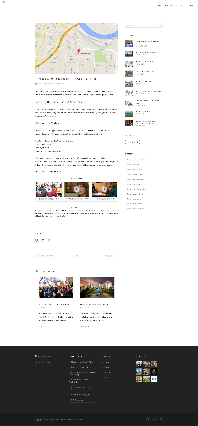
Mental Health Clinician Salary (56, 304)
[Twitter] (43, 240)
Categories (169, 6)
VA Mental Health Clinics (94, 304)
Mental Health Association (135, 189)
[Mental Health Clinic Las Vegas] (139, 371)
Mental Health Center (134, 169)
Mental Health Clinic (60, 84)
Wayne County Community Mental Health (147, 43)
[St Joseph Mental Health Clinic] (154, 371)
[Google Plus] (49, 240)
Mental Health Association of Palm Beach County (82, 373)
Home (160, 6)
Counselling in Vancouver (145, 72)
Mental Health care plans (145, 62)
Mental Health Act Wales (144, 81)
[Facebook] (37, 240)
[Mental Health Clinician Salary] (56, 287)
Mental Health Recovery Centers (147, 52)
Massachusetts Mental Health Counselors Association (146, 122)
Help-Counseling (77, 400)
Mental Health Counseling (135, 160)
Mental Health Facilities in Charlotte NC (79, 381)
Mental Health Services (134, 179)
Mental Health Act (132, 165)
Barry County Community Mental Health (147, 102)
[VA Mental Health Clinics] (97, 287)
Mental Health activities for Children (80, 388)
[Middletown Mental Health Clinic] (139, 379)
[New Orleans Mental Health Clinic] (146, 371)
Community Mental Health (135, 174)
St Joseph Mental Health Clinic (82, 362)
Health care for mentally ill (80, 367)
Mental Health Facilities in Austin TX (148, 91)
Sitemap (180, 6)
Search (190, 6)
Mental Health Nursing (134, 204)
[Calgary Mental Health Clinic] (154, 364)
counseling (101, 158)
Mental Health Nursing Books (81, 395)
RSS (106, 377)
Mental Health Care (133, 184)
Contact (108, 367)
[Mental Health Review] (32, 3)
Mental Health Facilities (134, 194)
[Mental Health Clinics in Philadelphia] (154, 379)
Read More (44, 327)
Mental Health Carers (143, 111)
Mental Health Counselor (135, 209)
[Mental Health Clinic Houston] (146, 379)
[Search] (160, 25)
